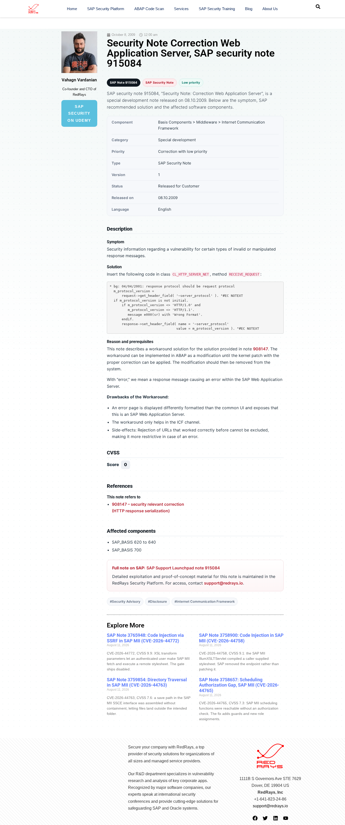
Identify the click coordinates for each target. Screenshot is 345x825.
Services (181, 9)
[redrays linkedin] (275, 818)
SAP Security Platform (105, 9)
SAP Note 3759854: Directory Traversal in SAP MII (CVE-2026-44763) (147, 682)
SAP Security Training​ (217, 9)
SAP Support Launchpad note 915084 (183, 567)
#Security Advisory (125, 601)
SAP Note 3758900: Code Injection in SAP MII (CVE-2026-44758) (241, 638)
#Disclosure (157, 601)
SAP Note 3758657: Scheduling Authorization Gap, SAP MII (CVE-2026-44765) (239, 685)
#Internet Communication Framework (205, 601)
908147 (260, 348)
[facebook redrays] (255, 818)
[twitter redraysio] (265, 818)
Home (72, 9)
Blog (248, 9)
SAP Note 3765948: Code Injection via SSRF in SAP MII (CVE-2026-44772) (145, 638)
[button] (318, 6)
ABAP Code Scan (149, 9)
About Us (270, 9)
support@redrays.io (223, 583)
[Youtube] (285, 818)
